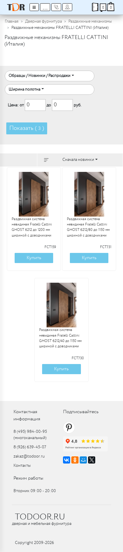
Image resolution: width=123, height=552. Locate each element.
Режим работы (28, 478)
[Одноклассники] (75, 460)
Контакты (22, 466)
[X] (91, 460)
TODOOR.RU (40, 517)
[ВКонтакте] (66, 460)
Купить (34, 257)
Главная (12, 21)
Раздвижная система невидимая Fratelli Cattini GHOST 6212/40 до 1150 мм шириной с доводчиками (60, 338)
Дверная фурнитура (43, 21)
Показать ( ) (26, 128)
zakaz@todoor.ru (29, 456)
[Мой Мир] (83, 460)
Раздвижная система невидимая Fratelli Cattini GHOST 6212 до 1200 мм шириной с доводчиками (32, 227)
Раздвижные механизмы (90, 21)
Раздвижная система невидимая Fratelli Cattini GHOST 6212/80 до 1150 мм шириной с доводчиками (88, 227)
